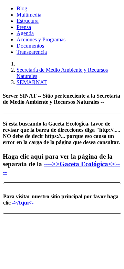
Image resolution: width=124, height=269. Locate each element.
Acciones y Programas (41, 39)
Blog (22, 8)
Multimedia (29, 15)
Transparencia (32, 52)
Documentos (30, 46)
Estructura (28, 21)
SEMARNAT (32, 82)
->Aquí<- (22, 203)
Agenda (25, 33)
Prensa (24, 27)
